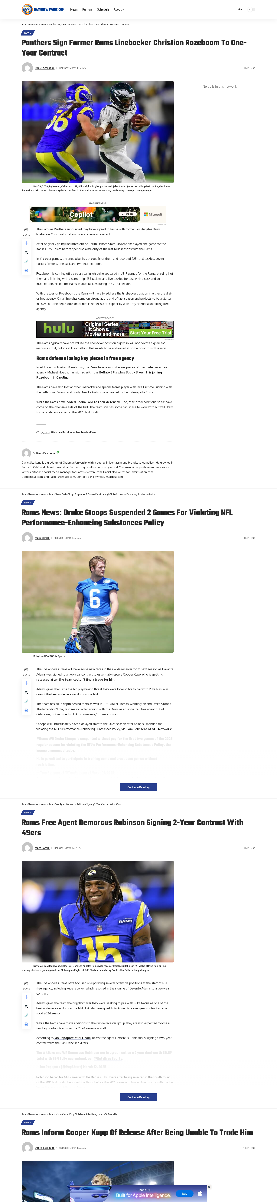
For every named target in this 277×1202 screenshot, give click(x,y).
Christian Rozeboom (63, 432)
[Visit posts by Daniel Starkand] (27, 68)
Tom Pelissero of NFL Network (148, 729)
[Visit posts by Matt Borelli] (27, 537)
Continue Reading (138, 787)
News (27, 32)
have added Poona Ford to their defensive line (93, 402)
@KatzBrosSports (108, 1059)
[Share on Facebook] (26, 242)
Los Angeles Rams (86, 432)
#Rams (42, 739)
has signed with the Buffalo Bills (93, 372)
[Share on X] (26, 252)
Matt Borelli (42, 537)
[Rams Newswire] (43, 9)
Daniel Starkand (44, 68)
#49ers (49, 1053)
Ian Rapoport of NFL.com (72, 1038)
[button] (240, 9)
